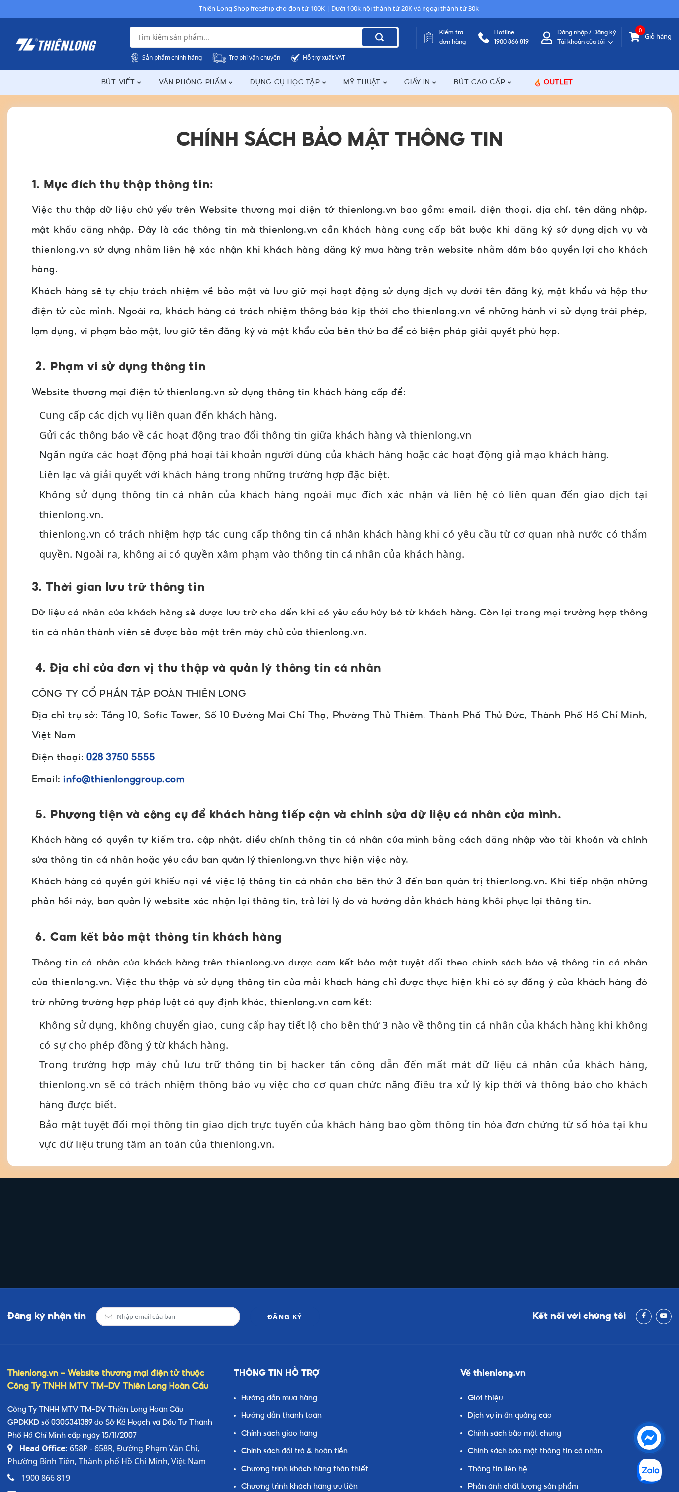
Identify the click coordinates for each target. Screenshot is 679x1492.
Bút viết (119, 82)
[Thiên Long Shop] (56, 45)
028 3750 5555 (120, 758)
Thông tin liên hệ (497, 1469)
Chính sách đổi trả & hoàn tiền (294, 1451)
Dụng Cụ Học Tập (286, 82)
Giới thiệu (485, 1398)
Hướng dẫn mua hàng (279, 1398)
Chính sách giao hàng (279, 1434)
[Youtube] (664, 1316)
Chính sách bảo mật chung (514, 1434)
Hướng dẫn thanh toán (281, 1416)
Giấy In (418, 82)
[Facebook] (644, 1316)
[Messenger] (649, 1438)
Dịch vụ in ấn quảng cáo (510, 1416)
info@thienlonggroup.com (123, 780)
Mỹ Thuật (363, 82)
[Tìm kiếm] (379, 37)
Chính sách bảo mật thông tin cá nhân (535, 1451)
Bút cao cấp (481, 82)
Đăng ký (284, 1316)
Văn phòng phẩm (194, 82)
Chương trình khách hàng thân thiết (304, 1469)
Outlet (558, 82)
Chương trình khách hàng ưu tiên (299, 1487)
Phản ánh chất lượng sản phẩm (523, 1487)
